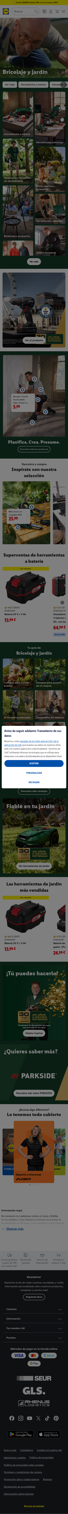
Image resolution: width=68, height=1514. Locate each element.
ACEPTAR (34, 763)
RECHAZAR (34, 782)
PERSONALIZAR (34, 772)
